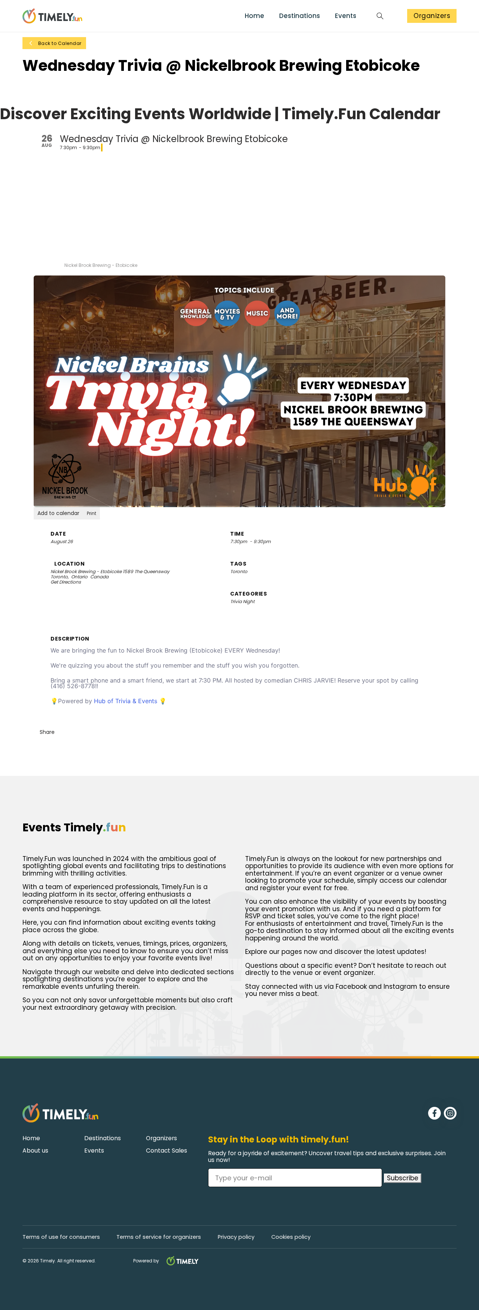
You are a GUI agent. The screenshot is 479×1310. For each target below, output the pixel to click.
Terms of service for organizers (158, 1237)
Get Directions (66, 582)
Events (345, 16)
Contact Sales (166, 1150)
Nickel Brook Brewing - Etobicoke (87, 571)
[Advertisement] (239, 206)
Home (254, 16)
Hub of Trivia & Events (126, 701)
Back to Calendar (60, 43)
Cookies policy (291, 1237)
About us (35, 1150)
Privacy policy (236, 1237)
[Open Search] (380, 15)
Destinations (299, 16)
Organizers (432, 15)
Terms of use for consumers (61, 1237)
